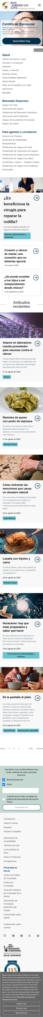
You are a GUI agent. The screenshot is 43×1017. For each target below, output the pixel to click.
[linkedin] (13, 935)
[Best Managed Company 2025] (21, 950)
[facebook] (21, 935)
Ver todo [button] (6, 92)
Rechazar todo (21, 1008)
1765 (30, 749)
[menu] (39, 5)
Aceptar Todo (21, 1004)
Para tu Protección (12, 857)
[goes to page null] (35, 198)
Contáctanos (9, 819)
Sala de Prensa (11, 823)
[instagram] (5, 935)
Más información (21, 1013)
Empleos (8, 827)
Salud (9, 784)
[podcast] (38, 935)
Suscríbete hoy (21, 41)
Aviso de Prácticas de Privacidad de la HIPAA (12, 893)
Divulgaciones (10, 861)
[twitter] (29, 935)
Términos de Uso (11, 845)
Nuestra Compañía (12, 831)
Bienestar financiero (15, 780)
